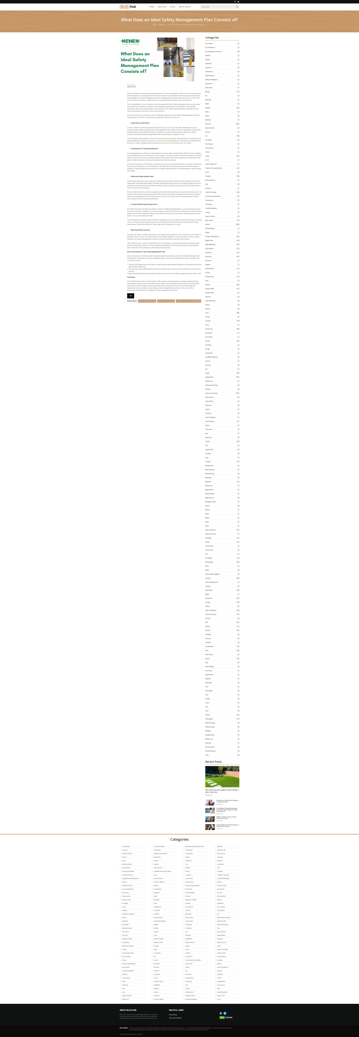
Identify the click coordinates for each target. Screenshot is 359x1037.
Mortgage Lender (210, 502)
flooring (207, 309)
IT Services (208, 429)
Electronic (208, 260)
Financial (208, 297)
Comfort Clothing (210, 192)
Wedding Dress (210, 735)
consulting (208, 204)
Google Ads (209, 353)
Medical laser (209, 490)
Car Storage (209, 144)
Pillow (207, 566)
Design (207, 232)
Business (208, 124)
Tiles (206, 695)
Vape (206, 711)
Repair (207, 594)
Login (172, 7)
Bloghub (207, 108)
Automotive (209, 84)
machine (208, 461)
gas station (208, 333)
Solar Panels (209, 654)
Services (208, 630)
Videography (209, 719)
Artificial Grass (209, 75)
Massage (208, 482)
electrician (208, 256)
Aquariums (208, 63)
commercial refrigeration (213, 196)
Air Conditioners (210, 47)
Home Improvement (211, 393)
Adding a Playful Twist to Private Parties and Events (226, 817)
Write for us (185, 7)
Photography (209, 562)
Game (207, 325)
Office (207, 526)
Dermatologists (210, 228)
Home (151, 7)
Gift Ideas (208, 345)
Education (208, 252)
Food (206, 313)
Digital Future (209, 240)
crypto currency (210, 216)
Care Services (209, 148)
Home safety (209, 397)
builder (207, 116)
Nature (207, 518)
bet (206, 96)
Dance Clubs (209, 220)
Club (206, 184)
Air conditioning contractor (213, 51)
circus (207, 172)
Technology (208, 691)
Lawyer (207, 441)
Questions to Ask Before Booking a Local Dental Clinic (227, 801)
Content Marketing (211, 208)
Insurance (208, 413)
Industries (208, 405)
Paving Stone (209, 546)
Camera (207, 132)
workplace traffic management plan (188, 301)
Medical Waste (209, 494)
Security (207, 618)
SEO (206, 622)
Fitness (207, 305)
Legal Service (209, 449)
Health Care (209, 381)
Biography (208, 100)
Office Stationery (210, 530)
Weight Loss (209, 739)
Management (209, 465)
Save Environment (210, 614)
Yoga (206, 755)
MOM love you (209, 498)
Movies (207, 510)
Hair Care (208, 365)
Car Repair (208, 140)
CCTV (207, 160)
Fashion (207, 285)
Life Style (208, 453)
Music (207, 514)
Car (206, 136)
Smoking (208, 642)
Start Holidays (209, 666)
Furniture (208, 321)
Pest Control (209, 550)
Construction (209, 200)
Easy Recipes (209, 248)
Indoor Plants (209, 401)
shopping (208, 634)
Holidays (208, 389)
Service (207, 626)
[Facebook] (235, 2)
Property (208, 586)
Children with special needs (213, 168)
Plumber (207, 578)
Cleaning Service (210, 180)
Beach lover (209, 88)
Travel (207, 703)
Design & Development (212, 236)
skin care (208, 638)
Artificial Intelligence (211, 79)
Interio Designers (210, 417)
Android (207, 55)
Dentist (207, 224)
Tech (206, 687)
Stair (206, 662)
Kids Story (208, 437)
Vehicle (207, 715)
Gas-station (209, 337)
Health (207, 373)
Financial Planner (210, 301)
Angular (207, 59)
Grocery (207, 361)
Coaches (208, 188)
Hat (206, 369)
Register (162, 7)
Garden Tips (209, 329)
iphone (207, 425)
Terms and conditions (175, 1018)
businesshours (209, 128)
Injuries (207, 409)
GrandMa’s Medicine (211, 357)
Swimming (208, 683)
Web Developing (210, 723)
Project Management (211, 582)
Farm (206, 281)
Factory (207, 272)
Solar (206, 650)
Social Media (209, 646)
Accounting (208, 43)
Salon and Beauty (210, 610)
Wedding (208, 731)
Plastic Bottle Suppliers (212, 574)
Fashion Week (209, 289)
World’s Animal (209, 747)
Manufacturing (209, 473)
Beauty (207, 92)
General (207, 341)
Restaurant (208, 598)
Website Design (210, 727)
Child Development (211, 164)
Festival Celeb (209, 293)
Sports (207, 658)
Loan (206, 457)
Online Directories (210, 534)
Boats (207, 112)
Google (207, 349)
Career (207, 152)
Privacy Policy (173, 1014)
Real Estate (208, 590)
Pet (206, 554)
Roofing (207, 602)
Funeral (207, 317)
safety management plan (147, 301)
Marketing (208, 477)
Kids (206, 433)
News (207, 522)
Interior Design (209, 421)
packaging (208, 538)
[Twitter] (238, 2)
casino (207, 156)
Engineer (208, 264)
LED (206, 445)
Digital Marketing (210, 244)
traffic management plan (166, 301)
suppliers (208, 678)
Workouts (208, 743)
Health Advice (209, 377)
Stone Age (208, 670)
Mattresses (208, 486)
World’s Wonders (210, 751)
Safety (207, 606)
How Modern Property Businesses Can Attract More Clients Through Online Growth (227, 809)
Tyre (206, 707)
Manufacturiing (209, 469)
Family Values (209, 276)
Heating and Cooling (211, 385)
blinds (207, 104)
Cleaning (208, 176)
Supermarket (209, 674)
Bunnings (208, 120)
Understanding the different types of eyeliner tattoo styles (228, 825)
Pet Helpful (208, 558)
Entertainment (209, 268)
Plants (207, 570)
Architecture (209, 71)
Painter (207, 542)
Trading (207, 699)
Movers (207, 506)
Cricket (207, 212)
